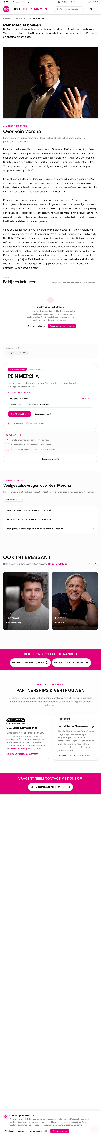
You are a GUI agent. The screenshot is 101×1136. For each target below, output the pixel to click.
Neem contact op (12, 499)
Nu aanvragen (18, 414)
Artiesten (7, 18)
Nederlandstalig (21, 18)
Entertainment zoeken (28, 662)
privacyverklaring (75, 1125)
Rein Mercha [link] (38, 18)
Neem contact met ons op (48, 787)
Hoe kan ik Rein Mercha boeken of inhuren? (29, 519)
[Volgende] (95, 563)
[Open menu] (96, 9)
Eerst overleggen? (43, 414)
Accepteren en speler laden (62, 326)
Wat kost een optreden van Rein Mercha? (28, 510)
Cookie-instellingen (36, 326)
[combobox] (69, 9)
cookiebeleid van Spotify (37, 317)
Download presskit (50, 459)
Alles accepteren (60, 1131)
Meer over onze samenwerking (74, 755)
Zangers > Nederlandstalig (18, 353)
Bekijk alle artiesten (69, 662)
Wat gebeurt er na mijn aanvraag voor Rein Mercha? (34, 528)
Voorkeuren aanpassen (15, 1131)
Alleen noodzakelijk (38, 1131)
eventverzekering (18, 748)
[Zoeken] (91, 9)
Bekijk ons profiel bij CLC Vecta (22, 754)
